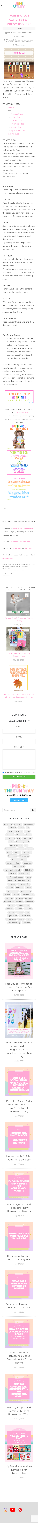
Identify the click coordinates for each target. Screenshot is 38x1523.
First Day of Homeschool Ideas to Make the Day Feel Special (19, 987)
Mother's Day (24, 873)
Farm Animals (10, 849)
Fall (26, 845)
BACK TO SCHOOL (15, 831)
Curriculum (10, 838)
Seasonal (9, 909)
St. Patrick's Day (14, 923)
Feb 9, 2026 (19, 1478)
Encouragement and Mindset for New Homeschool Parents (19, 1208)
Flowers (29, 849)
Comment (19, 747)
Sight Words (26, 41)
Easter (11, 842)
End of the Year (16, 845)
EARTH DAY (27, 838)
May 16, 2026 (19, 1312)
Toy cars (10, 107)
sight (27, 912)
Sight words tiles (18, 130)
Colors (17, 40)
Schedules (29, 902)
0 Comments (19, 45)
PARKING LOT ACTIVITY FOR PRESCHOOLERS (19, 20)
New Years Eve (23, 884)
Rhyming (9, 41)
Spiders (21, 919)
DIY (18, 838)
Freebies (16, 852)
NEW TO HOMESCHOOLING (19, 880)
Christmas (20, 835)
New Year (12, 884)
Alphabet (10, 40)
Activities (17, 824)
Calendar (9, 835)
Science (11, 905)
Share (19, 28)
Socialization (11, 919)
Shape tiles (16, 127)
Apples (21, 828)
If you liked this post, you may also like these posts (19, 588)
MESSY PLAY (28, 870)
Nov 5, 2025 (18, 701)
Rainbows (9, 898)
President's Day (28, 895)
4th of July (8, 824)
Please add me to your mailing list (20, 772)
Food (9, 852)
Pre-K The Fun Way (21, 413)
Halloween (12, 856)
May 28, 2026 (19, 1116)
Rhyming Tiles (17, 124)
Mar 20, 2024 (18, 660)
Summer (26, 923)
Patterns (16, 895)
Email (19, 737)
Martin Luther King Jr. (12, 870)
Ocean (28, 888)
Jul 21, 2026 (19, 1061)
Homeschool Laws (13, 863)
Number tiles (16, 121)
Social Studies (25, 916)
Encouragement (22, 842)
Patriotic (7, 895)
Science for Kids (23, 905)
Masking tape (13, 134)
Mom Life (12, 873)
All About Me (29, 824)
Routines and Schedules (13, 902)
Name (23, 40)
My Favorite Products (15, 877)
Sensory (12, 912)
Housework (27, 863)
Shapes (17, 41)
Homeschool (24, 856)
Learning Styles (19, 866)
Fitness (21, 849)
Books (27, 831)
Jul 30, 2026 (19, 995)
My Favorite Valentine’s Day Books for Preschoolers (19, 1470)
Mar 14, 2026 (19, 1419)
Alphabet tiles (17, 114)
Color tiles (15, 117)
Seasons (19, 909)
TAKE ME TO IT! (19, 800)
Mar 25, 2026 (19, 1367)
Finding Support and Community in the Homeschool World (19, 1411)
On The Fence (12, 891)
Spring (29, 919)
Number (30, 40)
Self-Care (28, 909)
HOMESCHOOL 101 (18, 859)
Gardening (27, 852)
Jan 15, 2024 (18, 625)
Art (28, 828)
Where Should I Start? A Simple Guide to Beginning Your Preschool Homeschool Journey (19, 1049)
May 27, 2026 (19, 1164)
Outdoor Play (26, 891)
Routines (28, 898)
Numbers (19, 888)
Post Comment (19, 777)
